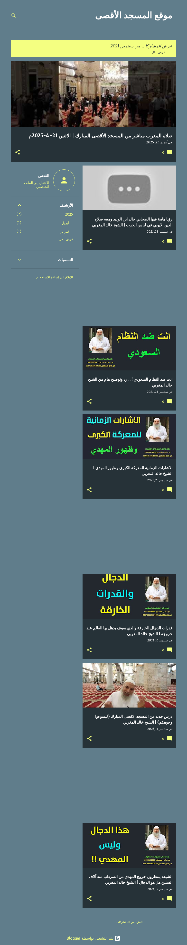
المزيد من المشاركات (129, 921)
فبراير (65, 231)
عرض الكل (158, 52)
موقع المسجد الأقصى (133, 15)
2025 (69, 214)
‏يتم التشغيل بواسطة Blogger (90, 938)
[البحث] (14, 15)
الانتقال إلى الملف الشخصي (36, 185)
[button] (17, 152)
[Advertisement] (131, 288)
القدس (43, 175)
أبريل (65, 223)
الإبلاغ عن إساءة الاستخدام (54, 277)
